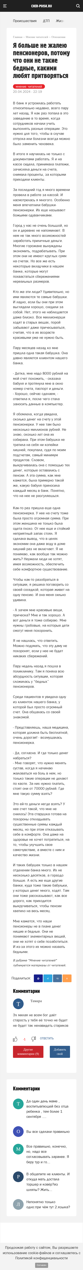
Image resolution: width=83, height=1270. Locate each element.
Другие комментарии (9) (28, 1051)
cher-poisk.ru (41, 6)
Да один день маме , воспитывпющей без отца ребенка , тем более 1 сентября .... (47, 1109)
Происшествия (25, 21)
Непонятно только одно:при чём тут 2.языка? (48, 1204)
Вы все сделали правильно (48, 1131)
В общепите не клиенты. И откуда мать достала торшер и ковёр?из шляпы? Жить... (48, 1182)
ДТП (46, 21)
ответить (47, 1038)
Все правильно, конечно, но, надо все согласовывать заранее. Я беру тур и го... (47, 1154)
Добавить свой (60, 1051)
